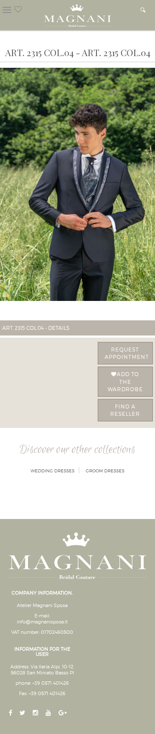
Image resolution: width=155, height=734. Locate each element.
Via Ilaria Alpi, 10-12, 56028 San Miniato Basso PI (42, 670)
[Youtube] (49, 713)
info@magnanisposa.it (42, 622)
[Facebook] (11, 713)
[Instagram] (36, 713)
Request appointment (127, 353)
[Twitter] (23, 713)
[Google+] (63, 713)
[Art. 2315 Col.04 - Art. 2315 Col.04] (77, 184)
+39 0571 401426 (50, 683)
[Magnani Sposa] (77, 13)
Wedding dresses (52, 470)
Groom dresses (105, 470)
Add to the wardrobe (125, 381)
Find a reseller (125, 410)
